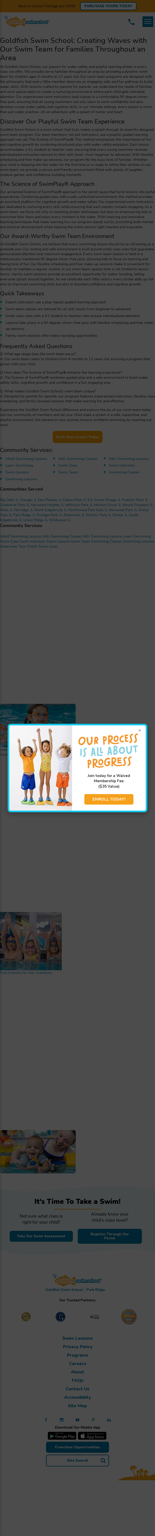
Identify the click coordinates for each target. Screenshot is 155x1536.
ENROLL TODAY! (108, 799)
